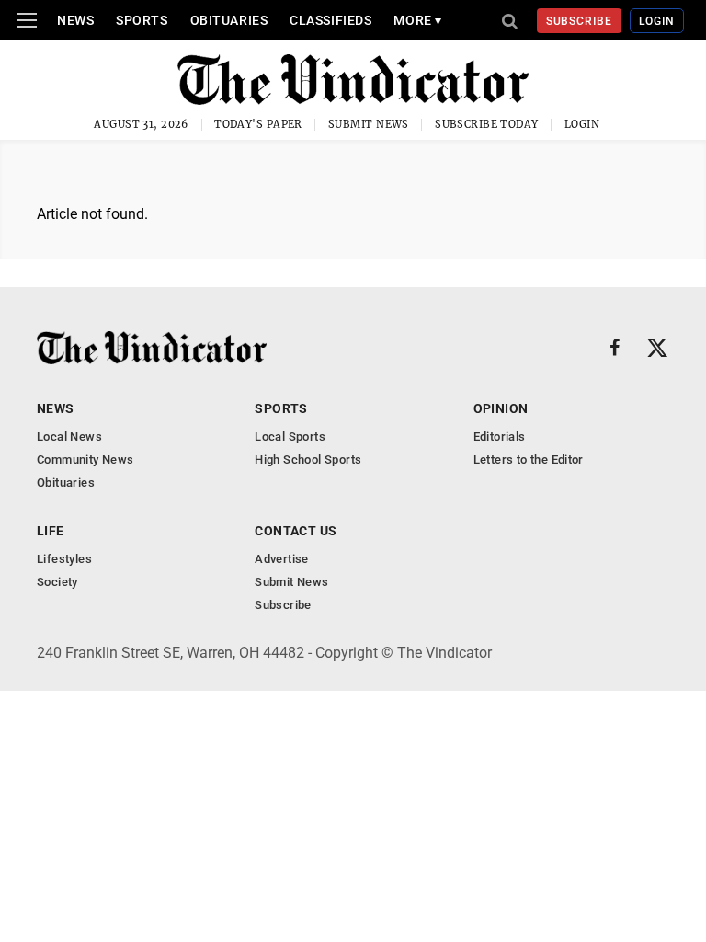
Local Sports (290, 436)
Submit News (368, 124)
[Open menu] (26, 20)
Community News (85, 459)
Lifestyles (64, 559)
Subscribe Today (487, 124)
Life (50, 530)
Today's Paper (258, 124)
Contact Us (295, 530)
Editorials (499, 436)
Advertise (282, 559)
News (75, 20)
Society (57, 582)
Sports (141, 20)
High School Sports (308, 459)
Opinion (501, 408)
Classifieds (330, 20)
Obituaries (229, 20)
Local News (69, 436)
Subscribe (579, 21)
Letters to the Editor (528, 459)
